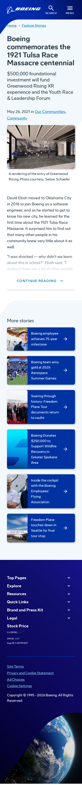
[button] (41, 281)
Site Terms (15, 666)
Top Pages (16, 577)
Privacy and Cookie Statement (30, 673)
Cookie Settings (19, 686)
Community (17, 118)
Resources (16, 593)
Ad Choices (16, 679)
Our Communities (50, 111)
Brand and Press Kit (25, 610)
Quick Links (17, 602)
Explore (14, 586)
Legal (12, 618)
